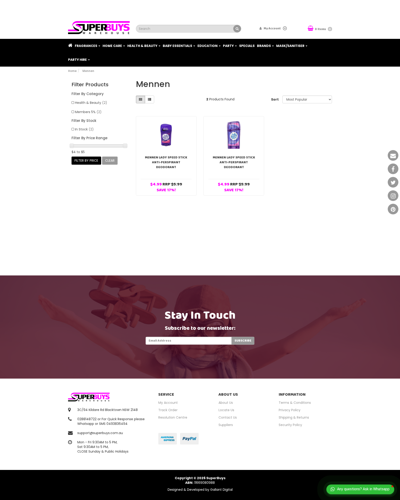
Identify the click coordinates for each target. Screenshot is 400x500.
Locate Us (226, 410)
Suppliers (226, 425)
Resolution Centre (172, 417)
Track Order (168, 410)
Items (321, 29)
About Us (226, 402)
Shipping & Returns (294, 417)
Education (207, 45)
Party (228, 45)
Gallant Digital (221, 489)
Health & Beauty (142, 45)
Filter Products (90, 84)
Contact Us (228, 417)
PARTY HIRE (78, 59)
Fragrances (86, 45)
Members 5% (88, 112)
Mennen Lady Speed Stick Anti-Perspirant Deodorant (166, 162)
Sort (275, 99)
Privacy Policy (289, 410)
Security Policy (290, 425)
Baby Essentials (178, 45)
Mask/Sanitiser (290, 45)
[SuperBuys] (99, 26)
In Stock (84, 129)
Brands (264, 45)
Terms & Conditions (295, 402)
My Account (168, 402)
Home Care (113, 45)
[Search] (237, 29)
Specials (247, 45)
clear (110, 160)
